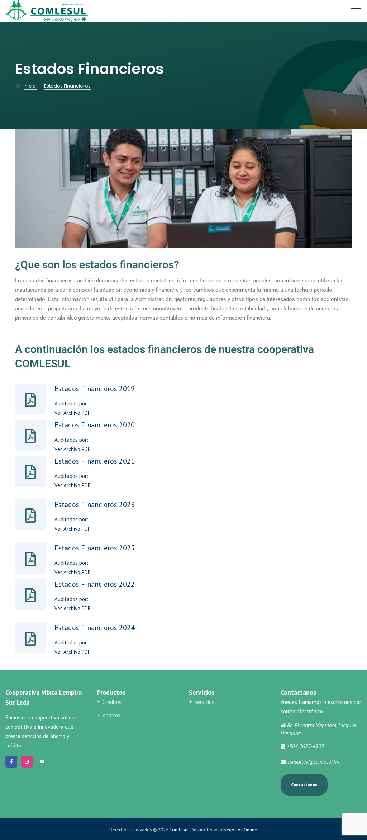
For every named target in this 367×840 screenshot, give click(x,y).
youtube (42, 762)
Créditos (112, 702)
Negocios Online (240, 830)
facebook (11, 762)
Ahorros (111, 715)
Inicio (30, 86)
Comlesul (179, 830)
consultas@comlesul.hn (313, 761)
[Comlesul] (46, 11)
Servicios (204, 702)
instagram (27, 762)
